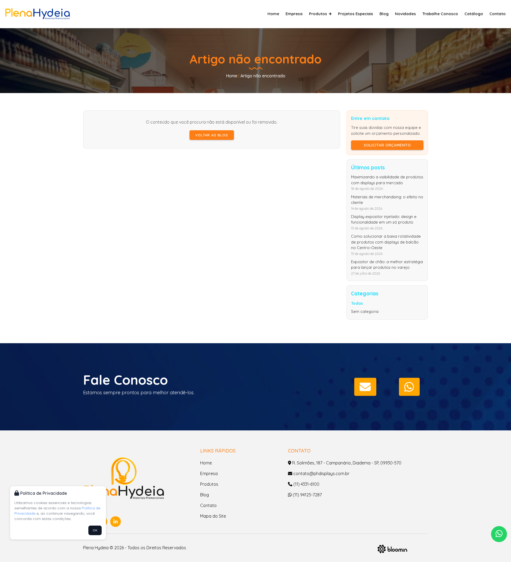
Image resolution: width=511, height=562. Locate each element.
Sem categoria (364, 311)
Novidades (405, 13)
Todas (357, 303)
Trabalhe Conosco (440, 13)
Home (273, 13)
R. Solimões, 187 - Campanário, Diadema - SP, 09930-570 (346, 462)
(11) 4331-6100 (305, 484)
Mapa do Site (213, 516)
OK (95, 530)
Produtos (318, 13)
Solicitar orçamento (387, 145)
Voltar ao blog (211, 135)
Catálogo (473, 13)
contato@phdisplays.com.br (320, 473)
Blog (384, 13)
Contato (497, 13)
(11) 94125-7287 (307, 494)
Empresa (294, 13)
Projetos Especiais (355, 13)
